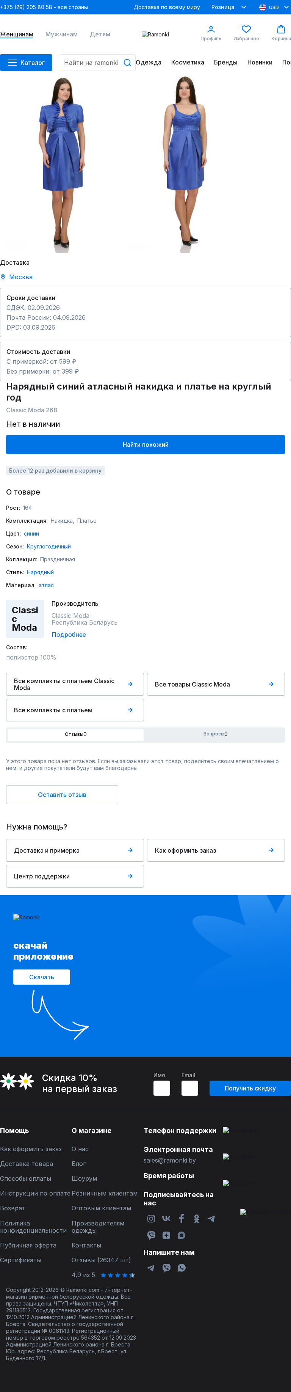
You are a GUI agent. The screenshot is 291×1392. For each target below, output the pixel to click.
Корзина (281, 38)
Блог (79, 1163)
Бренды (226, 62)
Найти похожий (146, 444)
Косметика (187, 62)
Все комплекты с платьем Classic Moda (64, 684)
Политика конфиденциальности (33, 1227)
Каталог (32, 62)
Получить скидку (250, 1088)
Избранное (246, 38)
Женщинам (16, 34)
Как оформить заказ (185, 850)
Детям (100, 34)
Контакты (86, 1245)
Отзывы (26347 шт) (101, 1260)
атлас (46, 585)
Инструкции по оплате (35, 1193)
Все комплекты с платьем (53, 710)
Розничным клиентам (105, 1193)
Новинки (259, 62)
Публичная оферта (28, 1245)
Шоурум (84, 1178)
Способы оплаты (25, 1178)
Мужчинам (61, 34)
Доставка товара (26, 1163)
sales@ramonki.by (170, 1160)
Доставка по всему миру (167, 7)
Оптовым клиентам (101, 1208)
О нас (80, 1149)
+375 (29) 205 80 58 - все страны (44, 7)
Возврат (12, 1208)
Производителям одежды (98, 1227)
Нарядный (40, 572)
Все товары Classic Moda (192, 684)
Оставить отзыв (62, 794)
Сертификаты (20, 1260)
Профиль (210, 38)
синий (31, 533)
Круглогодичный (49, 546)
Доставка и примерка (47, 850)
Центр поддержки (42, 876)
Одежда (148, 62)
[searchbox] (98, 62)
